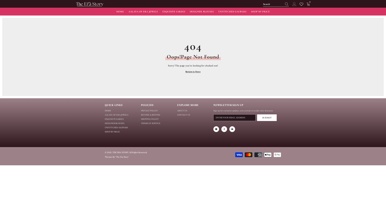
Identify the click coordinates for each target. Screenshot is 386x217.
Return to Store (193, 72)
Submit (267, 117)
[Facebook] (224, 129)
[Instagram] (216, 129)
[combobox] (273, 4)
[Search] (276, 4)
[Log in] (294, 4)
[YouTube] (232, 129)
